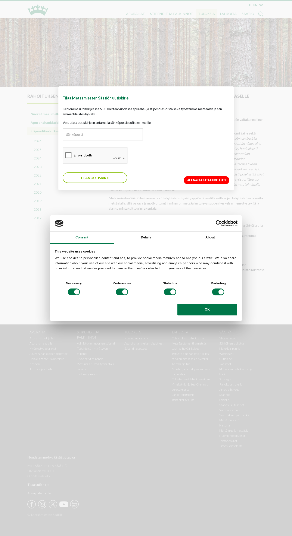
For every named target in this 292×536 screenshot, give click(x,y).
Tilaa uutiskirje (95, 178)
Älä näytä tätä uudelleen (206, 180)
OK (207, 309)
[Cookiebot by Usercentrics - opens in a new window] (218, 223)
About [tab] (210, 237)
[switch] (122, 291)
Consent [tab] (81, 237)
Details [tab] (146, 237)
